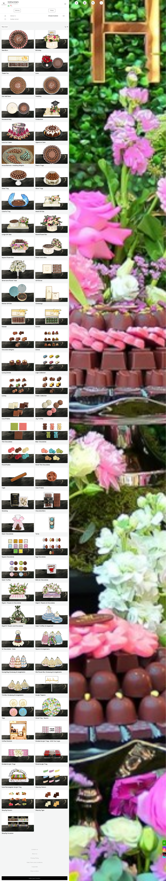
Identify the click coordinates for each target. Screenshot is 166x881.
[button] (34, 4)
